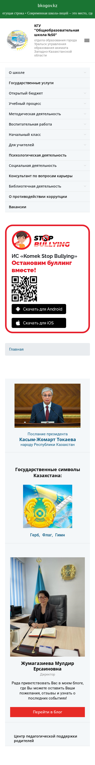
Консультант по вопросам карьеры (40, 175)
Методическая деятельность (35, 113)
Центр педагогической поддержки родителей (45, 738)
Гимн (60, 535)
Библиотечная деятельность (35, 186)
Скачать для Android (42, 309)
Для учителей (21, 144)
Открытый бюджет (26, 93)
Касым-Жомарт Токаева (47, 439)
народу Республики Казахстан (48, 444)
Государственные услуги (31, 82)
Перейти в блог (47, 711)
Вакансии (17, 206)
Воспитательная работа (30, 124)
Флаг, (47, 535)
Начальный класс (25, 134)
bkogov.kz (47, 5)
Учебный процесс (25, 103)
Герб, (35, 535)
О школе (17, 72)
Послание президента (48, 434)
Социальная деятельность (32, 165)
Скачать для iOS (38, 323)
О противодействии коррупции (38, 196)
